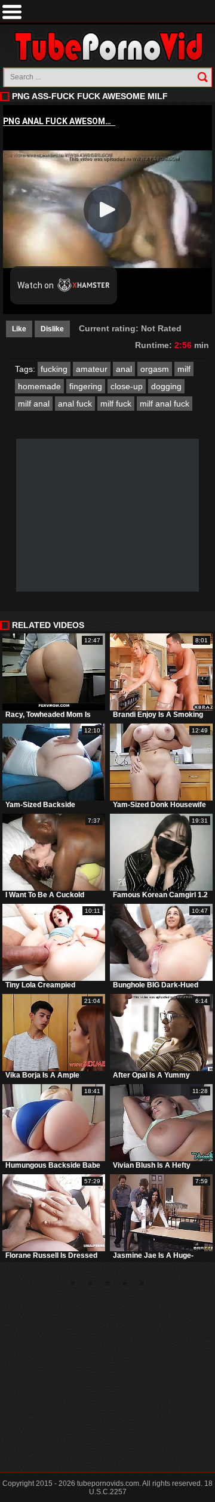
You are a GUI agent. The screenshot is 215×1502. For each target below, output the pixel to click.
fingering (85, 386)
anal (124, 369)
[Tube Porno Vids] (108, 46)
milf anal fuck (164, 403)
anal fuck (75, 403)
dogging (166, 386)
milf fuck (115, 403)
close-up (126, 386)
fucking (54, 369)
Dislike (52, 329)
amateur (92, 369)
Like (19, 329)
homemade (39, 386)
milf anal (34, 403)
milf (184, 369)
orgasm (154, 369)
